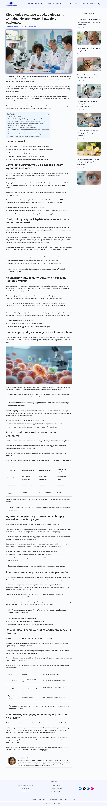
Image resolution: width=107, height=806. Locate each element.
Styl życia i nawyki (89, 3)
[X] (84, 788)
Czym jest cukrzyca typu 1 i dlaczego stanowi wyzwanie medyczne (26, 119)
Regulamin (34, 799)
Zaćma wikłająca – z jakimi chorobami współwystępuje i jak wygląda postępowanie (88, 162)
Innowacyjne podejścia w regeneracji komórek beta (22, 125)
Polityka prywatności (42, 799)
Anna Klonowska (13, 26)
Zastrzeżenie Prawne (53, 799)
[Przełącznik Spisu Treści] (47, 114)
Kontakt (61, 799)
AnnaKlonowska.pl (51, 804)
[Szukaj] (99, 4)
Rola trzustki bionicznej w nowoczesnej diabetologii (22, 127)
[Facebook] (80, 788)
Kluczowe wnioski (16, 116)
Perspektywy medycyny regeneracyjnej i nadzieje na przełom (25, 136)
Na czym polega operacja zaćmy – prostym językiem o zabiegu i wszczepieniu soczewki (87, 104)
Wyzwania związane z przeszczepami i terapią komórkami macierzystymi (28, 129)
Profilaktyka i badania (35, 3)
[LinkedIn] (88, 788)
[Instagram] (92, 788)
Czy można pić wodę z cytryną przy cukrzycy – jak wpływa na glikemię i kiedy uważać (87, 133)
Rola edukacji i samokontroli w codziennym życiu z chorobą (24, 134)
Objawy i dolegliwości (55, 3)
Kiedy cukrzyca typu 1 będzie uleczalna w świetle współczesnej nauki (27, 121)
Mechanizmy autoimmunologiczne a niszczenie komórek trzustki (25, 123)
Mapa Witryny (68, 799)
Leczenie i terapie (72, 3)
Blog (74, 799)
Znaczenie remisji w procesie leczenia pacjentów (21, 131)
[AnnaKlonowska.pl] (11, 4)
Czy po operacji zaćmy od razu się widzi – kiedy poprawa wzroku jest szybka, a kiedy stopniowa (89, 22)
